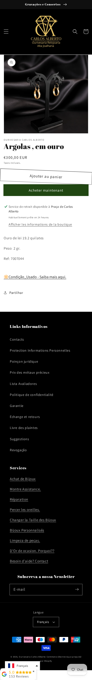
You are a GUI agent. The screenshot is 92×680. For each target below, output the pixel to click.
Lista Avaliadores (23, 383)
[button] (6, 31)
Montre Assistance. (25, 489)
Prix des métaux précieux (29, 372)
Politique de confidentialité (31, 394)
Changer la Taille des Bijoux (33, 520)
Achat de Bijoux (23, 478)
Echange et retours (25, 417)
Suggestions (19, 439)
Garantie (17, 405)
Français (43, 622)
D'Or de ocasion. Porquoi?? (32, 550)
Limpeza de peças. (25, 540)
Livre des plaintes (24, 428)
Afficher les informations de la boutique (40, 224)
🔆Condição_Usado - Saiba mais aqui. (35, 276)
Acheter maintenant (46, 190)
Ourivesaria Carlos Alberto (32, 656)
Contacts (17, 339)
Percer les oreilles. (25, 509)
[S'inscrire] (76, 589)
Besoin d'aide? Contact (29, 561)
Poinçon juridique (24, 361)
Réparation (19, 499)
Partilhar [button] (16, 292)
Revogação (18, 450)
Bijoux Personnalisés (27, 530)
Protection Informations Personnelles (40, 350)
